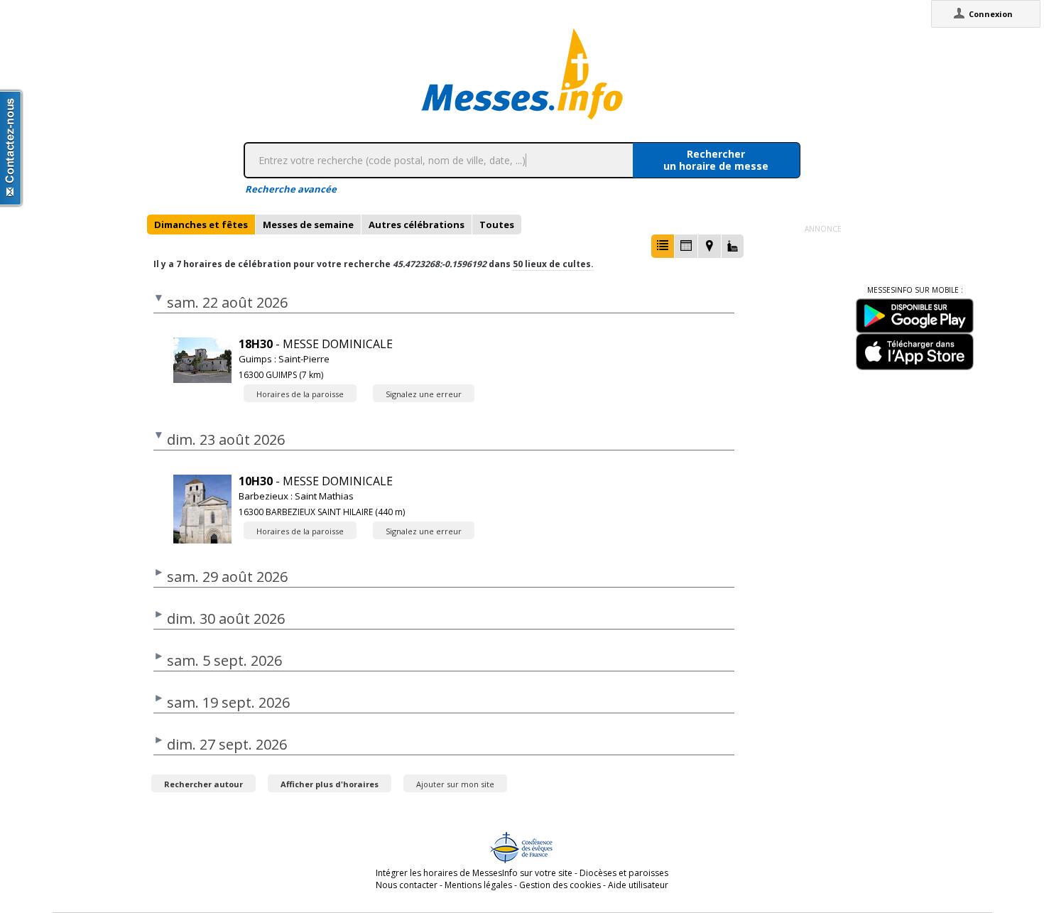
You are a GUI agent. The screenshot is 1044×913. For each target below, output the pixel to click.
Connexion (991, 14)
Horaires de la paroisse (300, 394)
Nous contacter (406, 885)
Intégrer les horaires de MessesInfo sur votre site (474, 873)
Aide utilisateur (638, 885)
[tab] (201, 224)
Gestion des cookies (560, 885)
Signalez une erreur (424, 394)
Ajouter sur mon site (455, 784)
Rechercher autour (203, 784)
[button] (662, 246)
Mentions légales (478, 885)
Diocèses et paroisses (624, 873)
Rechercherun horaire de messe (715, 160)
